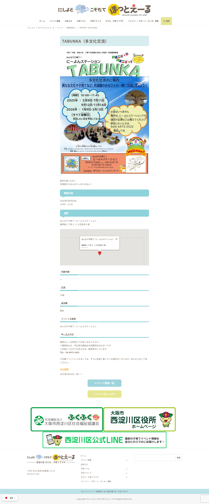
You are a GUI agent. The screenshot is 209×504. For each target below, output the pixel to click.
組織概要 (99, 491)
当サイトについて (87, 491)
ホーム (83, 456)
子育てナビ (85, 468)
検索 (179, 457)
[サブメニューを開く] (126, 460)
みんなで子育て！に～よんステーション (78, 220)
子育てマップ (86, 473)
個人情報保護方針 (110, 491)
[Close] (116, 239)
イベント (84, 247)
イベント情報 (86, 460)
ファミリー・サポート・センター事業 (96, 481)
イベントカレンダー (104, 394)
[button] (99, 253)
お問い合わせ (123, 491)
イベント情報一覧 (104, 383)
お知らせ (84, 464)
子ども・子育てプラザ (90, 477)
